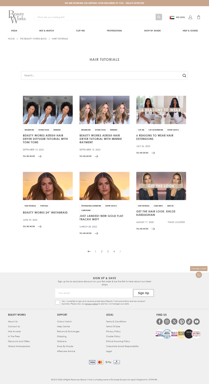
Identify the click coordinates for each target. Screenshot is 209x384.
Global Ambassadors (19, 346)
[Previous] (89, 251)
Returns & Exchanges (68, 331)
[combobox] (104, 75)
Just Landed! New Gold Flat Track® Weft (101, 217)
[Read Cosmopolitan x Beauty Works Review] (178, 333)
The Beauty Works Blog (33, 38)
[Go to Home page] (17, 17)
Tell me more (29, 156)
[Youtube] (197, 321)
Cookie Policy (113, 336)
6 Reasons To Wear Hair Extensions (154, 137)
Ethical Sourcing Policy (118, 341)
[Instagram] (167, 321)
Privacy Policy (113, 331)
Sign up (143, 293)
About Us (12, 321)
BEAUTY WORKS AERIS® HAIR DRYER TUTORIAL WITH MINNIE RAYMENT (101, 139)
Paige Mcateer (176, 222)
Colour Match (64, 321)
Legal (109, 351)
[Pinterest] (182, 321)
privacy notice (91, 303)
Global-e (62, 341)
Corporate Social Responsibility (122, 346)
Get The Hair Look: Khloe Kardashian (155, 213)
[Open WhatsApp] (199, 275)
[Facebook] (159, 321)
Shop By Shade (65, 346)
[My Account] (190, 17)
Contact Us (14, 326)
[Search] (159, 17)
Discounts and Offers (19, 341)
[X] (174, 321)
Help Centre (63, 326)
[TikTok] (189, 321)
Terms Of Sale (113, 326)
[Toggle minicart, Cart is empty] (199, 17)
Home (11, 38)
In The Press (14, 336)
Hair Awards (14, 331)
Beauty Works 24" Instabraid (45, 212)
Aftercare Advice (66, 351)
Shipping (61, 336)
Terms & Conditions (116, 321)
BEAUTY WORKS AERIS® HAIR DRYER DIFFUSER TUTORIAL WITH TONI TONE (45, 139)
